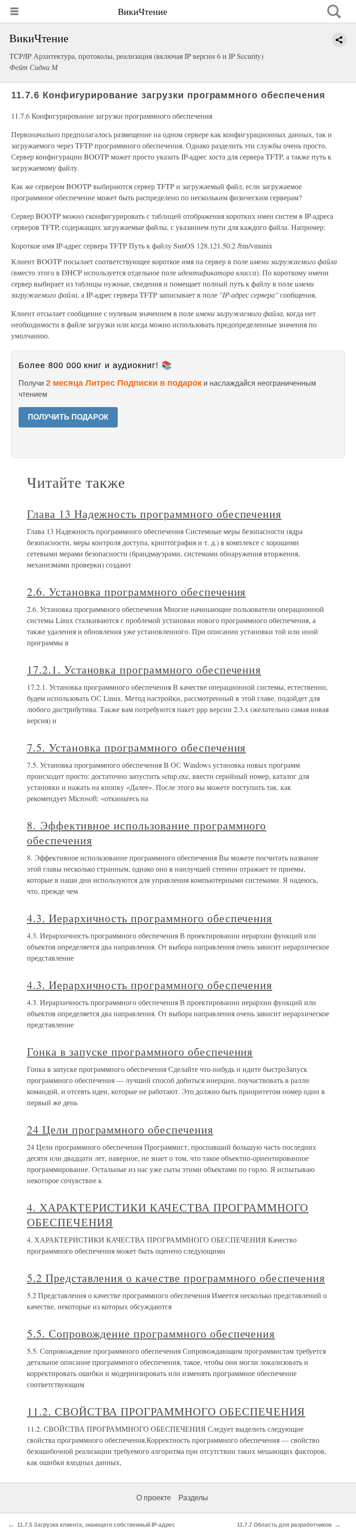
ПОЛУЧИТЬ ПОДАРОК (68, 417)
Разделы (193, 1498)
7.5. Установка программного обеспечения (136, 747)
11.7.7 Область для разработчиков (284, 1525)
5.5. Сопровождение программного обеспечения (151, 1333)
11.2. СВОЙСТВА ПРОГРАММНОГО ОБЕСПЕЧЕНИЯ (166, 1411)
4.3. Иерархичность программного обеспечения (149, 918)
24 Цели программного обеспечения (120, 1129)
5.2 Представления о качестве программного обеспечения (176, 1277)
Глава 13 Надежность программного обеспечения (154, 513)
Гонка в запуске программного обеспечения (140, 1051)
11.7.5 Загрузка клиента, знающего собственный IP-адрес (96, 1525)
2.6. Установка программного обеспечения (136, 591)
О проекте (153, 1498)
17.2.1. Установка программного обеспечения (144, 669)
